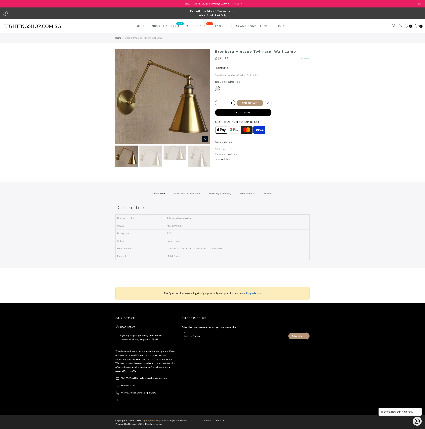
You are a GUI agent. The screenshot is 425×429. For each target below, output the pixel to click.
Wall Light (233, 154)
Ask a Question (223, 141)
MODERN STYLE (199, 25)
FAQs (219, 26)
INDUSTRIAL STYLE (167, 25)
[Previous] (121, 96)
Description (159, 193)
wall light (225, 158)
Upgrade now (253, 293)
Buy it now (243, 112)
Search (207, 420)
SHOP (140, 26)
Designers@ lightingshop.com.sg (145, 424)
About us (219, 420)
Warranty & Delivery (220, 193)
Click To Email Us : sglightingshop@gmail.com (144, 378)
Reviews (268, 193)
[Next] (204, 96)
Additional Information (187, 193)
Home (118, 38)
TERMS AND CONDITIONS (248, 26)
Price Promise (247, 193)
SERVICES (281, 26)
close (420, 3)
